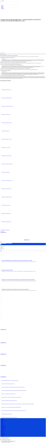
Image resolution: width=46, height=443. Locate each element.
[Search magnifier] (0, 244)
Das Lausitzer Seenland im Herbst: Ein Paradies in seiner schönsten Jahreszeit (9, 400)
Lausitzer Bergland (3, 426)
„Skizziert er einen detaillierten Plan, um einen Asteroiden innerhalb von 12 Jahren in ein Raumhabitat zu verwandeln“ (17, 260)
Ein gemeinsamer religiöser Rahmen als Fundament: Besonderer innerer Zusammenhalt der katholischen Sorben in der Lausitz (14, 390)
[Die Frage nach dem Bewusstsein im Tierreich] (3, 314)
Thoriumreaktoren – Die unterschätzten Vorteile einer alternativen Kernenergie (9, 417)
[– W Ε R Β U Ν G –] (28, 238)
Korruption (3, 419)
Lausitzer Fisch (3, 435)
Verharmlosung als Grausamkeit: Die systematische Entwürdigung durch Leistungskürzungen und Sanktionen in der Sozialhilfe (18, 279)
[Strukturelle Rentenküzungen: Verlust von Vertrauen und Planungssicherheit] (3, 294)
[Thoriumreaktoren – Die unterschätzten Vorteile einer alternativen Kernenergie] (3, 416)
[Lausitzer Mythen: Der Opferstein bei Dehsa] (3, 296)
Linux (2, 424)
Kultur (2, 7)
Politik (2, 6)
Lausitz (2, 5)
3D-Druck (3, 430)
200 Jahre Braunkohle (32, 69)
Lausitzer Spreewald (4, 427)
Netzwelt (2, 8)
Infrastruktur (3, 423)
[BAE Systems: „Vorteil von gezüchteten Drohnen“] (3, 319)
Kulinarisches (3, 425)
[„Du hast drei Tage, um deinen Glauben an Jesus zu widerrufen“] (3, 382)
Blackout (2, 431)
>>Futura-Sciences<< (4, 58)
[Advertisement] (23, 14)
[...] (35, 261)
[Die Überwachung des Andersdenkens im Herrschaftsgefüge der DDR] (3, 312)
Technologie (3, 420)
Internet (2, 422)
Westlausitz (3, 432)
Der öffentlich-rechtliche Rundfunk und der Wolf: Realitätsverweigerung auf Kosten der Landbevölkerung (15, 289)
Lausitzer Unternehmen (4, 429)
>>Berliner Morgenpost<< (4, 71)
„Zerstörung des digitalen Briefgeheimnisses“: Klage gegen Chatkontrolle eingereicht (10, 380)
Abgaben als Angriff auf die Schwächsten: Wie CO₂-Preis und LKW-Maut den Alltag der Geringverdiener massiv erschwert (14, 410)
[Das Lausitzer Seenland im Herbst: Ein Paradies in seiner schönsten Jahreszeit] (3, 399)
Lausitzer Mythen (3, 428)
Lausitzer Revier (16, 69)
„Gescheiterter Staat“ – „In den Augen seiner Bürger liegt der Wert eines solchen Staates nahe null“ (11, 407)
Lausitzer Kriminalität (4, 433)
